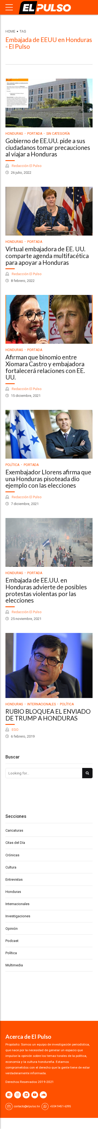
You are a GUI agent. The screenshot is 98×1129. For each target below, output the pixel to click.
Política (12, 465)
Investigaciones (17, 916)
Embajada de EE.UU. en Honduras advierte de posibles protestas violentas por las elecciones (46, 590)
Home (10, 31)
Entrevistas (14, 879)
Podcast (12, 941)
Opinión (11, 929)
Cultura (10, 867)
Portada (34, 134)
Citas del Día (15, 843)
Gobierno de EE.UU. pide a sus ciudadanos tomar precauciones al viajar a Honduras (47, 147)
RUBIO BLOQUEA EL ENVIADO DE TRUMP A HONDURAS (48, 715)
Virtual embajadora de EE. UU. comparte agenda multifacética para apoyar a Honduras (47, 255)
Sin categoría (58, 134)
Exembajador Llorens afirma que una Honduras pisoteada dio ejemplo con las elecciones (48, 478)
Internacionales (41, 704)
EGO (15, 730)
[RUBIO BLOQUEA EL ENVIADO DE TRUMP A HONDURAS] (49, 665)
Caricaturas (14, 830)
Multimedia (14, 965)
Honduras (14, 134)
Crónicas (12, 855)
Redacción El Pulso (26, 166)
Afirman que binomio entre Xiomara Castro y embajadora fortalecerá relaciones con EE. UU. (45, 367)
